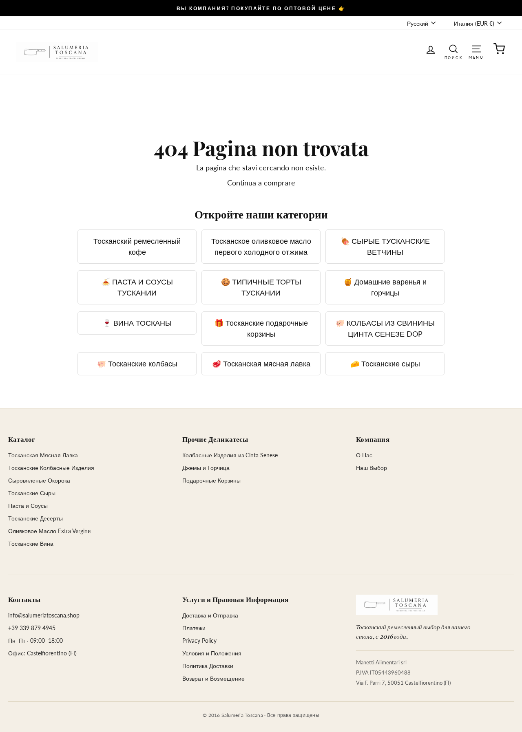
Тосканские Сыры (31, 492)
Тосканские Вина (30, 543)
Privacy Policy (199, 640)
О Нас (364, 455)
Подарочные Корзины (211, 480)
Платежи (194, 627)
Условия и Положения (211, 653)
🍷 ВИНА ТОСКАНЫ (137, 322)
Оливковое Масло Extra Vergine (49, 530)
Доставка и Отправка (210, 615)
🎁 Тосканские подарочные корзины (261, 328)
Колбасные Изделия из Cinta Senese (230, 455)
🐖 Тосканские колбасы (137, 363)
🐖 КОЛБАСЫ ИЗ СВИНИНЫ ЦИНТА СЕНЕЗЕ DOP (385, 328)
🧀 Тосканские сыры (385, 363)
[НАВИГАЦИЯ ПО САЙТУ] (476, 48)
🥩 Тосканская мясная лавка (261, 363)
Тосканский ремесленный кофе (137, 246)
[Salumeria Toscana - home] (397, 605)
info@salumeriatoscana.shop (44, 615)
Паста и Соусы (28, 505)
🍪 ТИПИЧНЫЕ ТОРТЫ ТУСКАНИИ (261, 287)
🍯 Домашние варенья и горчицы (385, 287)
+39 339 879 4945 (31, 627)
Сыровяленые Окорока (39, 480)
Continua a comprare (261, 182)
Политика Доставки (207, 665)
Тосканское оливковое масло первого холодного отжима (261, 246)
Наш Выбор (371, 467)
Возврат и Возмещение (213, 678)
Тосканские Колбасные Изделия (51, 467)
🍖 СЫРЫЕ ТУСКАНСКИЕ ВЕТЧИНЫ (385, 246)
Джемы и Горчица (206, 467)
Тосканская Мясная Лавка (43, 455)
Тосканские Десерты (35, 518)
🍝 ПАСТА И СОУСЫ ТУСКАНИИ (137, 287)
